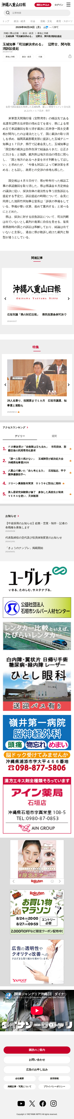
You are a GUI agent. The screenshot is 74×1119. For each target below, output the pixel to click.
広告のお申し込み (37, 1069)
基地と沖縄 (42, 33)
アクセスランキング (14, 427)
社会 (33, 21)
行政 (40, 57)
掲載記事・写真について (19, 1086)
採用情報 (54, 1078)
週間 (54, 436)
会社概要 (19, 1078)
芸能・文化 (46, 21)
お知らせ (10, 515)
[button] (5, 298)
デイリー (20, 436)
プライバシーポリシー (54, 1086)
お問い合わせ (37, 1059)
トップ (5, 21)
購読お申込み (43, 5)
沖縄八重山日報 (11, 33)
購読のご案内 (37, 1049)
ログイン (59, 5)
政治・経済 (19, 21)
